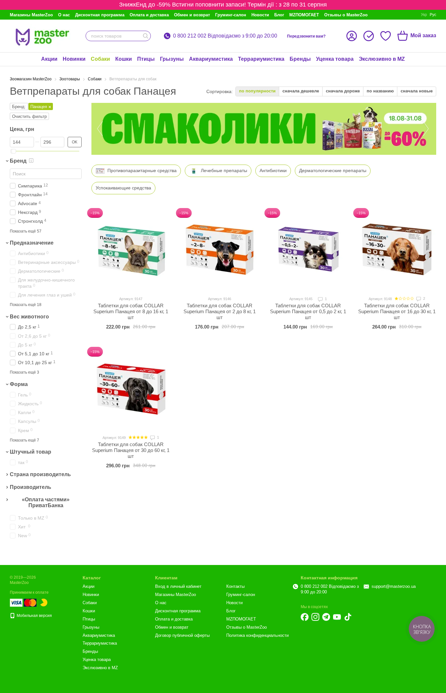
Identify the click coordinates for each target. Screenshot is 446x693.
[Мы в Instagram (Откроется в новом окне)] (315, 617)
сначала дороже (343, 91)
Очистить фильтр (29, 116)
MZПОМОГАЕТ (304, 14)
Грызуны (172, 59)
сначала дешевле (300, 91)
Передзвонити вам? (306, 36)
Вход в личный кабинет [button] (178, 586)
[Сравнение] (368, 36)
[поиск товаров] (145, 36)
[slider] (13, 151)
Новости (260, 14)
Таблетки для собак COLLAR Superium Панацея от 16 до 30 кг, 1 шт (397, 311)
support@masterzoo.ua (394, 586)
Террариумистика (261, 59)
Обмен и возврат (192, 14)
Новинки (74, 59)
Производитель (30, 487)
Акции (49, 59)
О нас (64, 14)
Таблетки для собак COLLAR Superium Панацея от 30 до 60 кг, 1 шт (130, 450)
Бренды (300, 59)
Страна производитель (40, 474)
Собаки (100, 59)
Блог (279, 14)
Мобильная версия (34, 615)
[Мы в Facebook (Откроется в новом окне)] (305, 617)
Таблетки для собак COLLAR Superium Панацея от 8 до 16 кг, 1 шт (130, 311)
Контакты (235, 586)
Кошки (123, 59)
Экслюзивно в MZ (382, 59)
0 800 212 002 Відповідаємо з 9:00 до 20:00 (225, 36)
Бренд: (19, 106)
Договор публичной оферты (182, 635)
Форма (19, 384)
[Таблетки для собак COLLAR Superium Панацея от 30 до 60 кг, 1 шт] (130, 388)
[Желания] (385, 36)
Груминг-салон (230, 14)
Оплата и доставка (149, 14)
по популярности (257, 91)
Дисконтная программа (99, 14)
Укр (424, 15)
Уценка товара (335, 59)
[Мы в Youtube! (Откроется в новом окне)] (337, 617)
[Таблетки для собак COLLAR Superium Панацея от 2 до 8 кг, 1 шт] (219, 250)
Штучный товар (30, 452)
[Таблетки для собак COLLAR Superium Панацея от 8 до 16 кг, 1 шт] (130, 250)
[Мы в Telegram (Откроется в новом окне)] (326, 617)
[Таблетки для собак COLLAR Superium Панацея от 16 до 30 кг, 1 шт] (397, 250)
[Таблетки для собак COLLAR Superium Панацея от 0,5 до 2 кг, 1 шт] (308, 250)
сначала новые (417, 91)
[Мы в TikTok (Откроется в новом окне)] (348, 617)
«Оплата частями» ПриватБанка (46, 502)
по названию (380, 91)
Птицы (146, 59)
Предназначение (32, 243)
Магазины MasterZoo (31, 14)
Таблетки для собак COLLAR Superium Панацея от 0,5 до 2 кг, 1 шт (308, 311)
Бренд (18, 161)
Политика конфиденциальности (257, 635)
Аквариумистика (211, 59)
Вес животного (29, 316)
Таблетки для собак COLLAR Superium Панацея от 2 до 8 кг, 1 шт (219, 311)
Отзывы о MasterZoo (346, 14)
